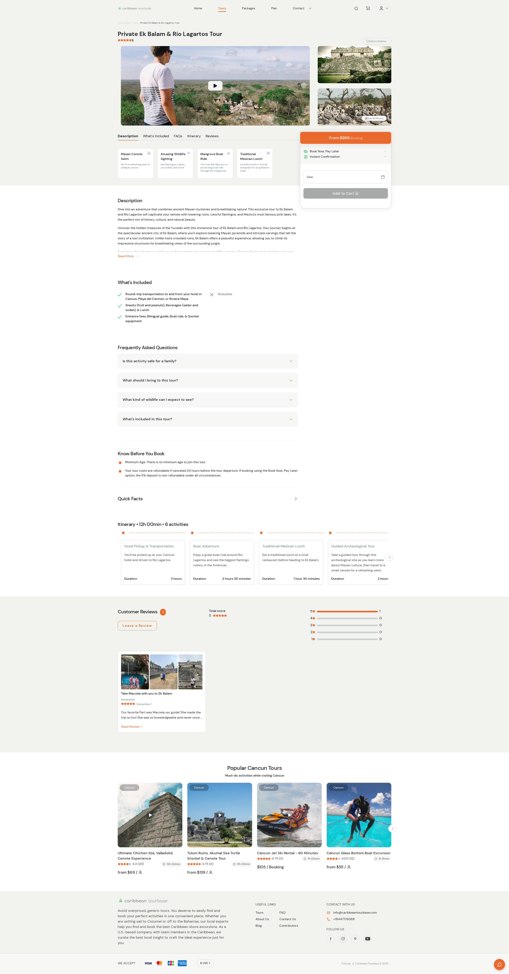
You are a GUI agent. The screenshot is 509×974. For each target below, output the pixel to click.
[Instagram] (343, 939)
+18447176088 (343, 919)
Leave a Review (137, 625)
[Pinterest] (355, 939)
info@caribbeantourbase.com (354, 912)
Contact (298, 8)
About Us (262, 919)
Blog (258, 926)
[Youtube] (367, 939)
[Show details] (385, 151)
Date (310, 177)
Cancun (129, 787)
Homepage (124, 22)
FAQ (282, 912)
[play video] (215, 86)
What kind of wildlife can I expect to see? (158, 399)
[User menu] (383, 8)
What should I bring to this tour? (150, 380)
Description (128, 136)
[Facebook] (330, 939)
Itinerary (194, 136)
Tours (135, 22)
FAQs (178, 136)
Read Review (130, 727)
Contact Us (287, 919)
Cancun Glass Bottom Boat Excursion (358, 853)
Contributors (288, 926)
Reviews (212, 136)
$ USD (204, 963)
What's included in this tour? (147, 419)
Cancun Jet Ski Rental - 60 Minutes (287, 853)
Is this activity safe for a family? (149, 361)
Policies (346, 963)
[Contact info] (310, 8)
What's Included (156, 136)
